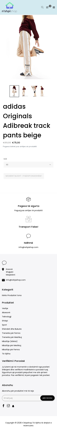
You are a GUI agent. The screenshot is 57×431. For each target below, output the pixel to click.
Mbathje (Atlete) (9, 341)
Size (5, 159)
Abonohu (47, 398)
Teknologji (6, 316)
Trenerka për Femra (11, 333)
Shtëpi (5, 320)
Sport (4, 325)
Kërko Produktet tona (11, 295)
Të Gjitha (6, 353)
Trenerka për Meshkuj (12, 337)
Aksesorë (6, 312)
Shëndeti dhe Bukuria (11, 329)
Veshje (5, 308)
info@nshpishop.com (16, 280)
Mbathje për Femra (11, 349)
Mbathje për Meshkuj (11, 345)
